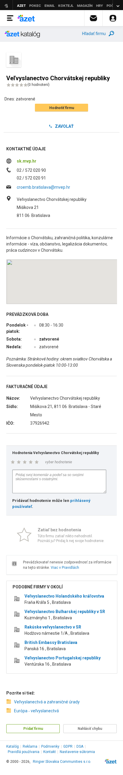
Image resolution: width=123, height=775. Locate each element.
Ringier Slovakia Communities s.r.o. (62, 762)
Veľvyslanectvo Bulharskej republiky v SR (64, 611)
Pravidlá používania (23, 752)
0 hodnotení (38, 85)
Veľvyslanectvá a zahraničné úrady (47, 702)
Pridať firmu (33, 729)
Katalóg (12, 746)
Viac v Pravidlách (65, 568)
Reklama (30, 746)
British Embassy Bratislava (50, 642)
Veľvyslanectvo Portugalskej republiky (62, 658)
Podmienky (50, 746)
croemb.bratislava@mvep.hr (43, 187)
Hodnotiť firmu (61, 108)
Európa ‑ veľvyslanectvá (36, 710)
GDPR (68, 746)
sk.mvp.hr (26, 161)
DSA (79, 746)
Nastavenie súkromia (77, 752)
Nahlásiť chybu (90, 729)
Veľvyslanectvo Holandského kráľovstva (64, 596)
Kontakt (49, 752)
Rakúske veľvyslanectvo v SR (52, 627)
